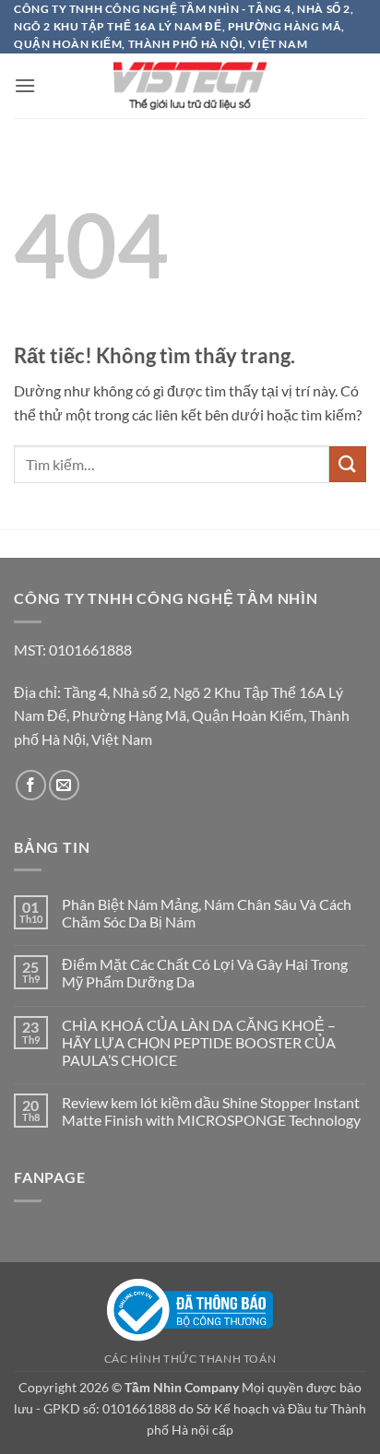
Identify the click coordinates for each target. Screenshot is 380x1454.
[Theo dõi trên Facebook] (31, 785)
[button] (25, 85)
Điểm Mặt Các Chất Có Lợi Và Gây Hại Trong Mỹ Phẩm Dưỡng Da (205, 972)
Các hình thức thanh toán (190, 1358)
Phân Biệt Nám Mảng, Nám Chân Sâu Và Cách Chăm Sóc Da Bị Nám (206, 912)
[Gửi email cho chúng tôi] (64, 785)
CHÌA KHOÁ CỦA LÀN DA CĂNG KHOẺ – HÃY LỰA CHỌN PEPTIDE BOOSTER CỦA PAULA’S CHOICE (199, 1042)
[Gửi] (347, 464)
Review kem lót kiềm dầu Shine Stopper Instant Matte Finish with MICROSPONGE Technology (212, 1111)
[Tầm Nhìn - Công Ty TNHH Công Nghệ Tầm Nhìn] (190, 86)
